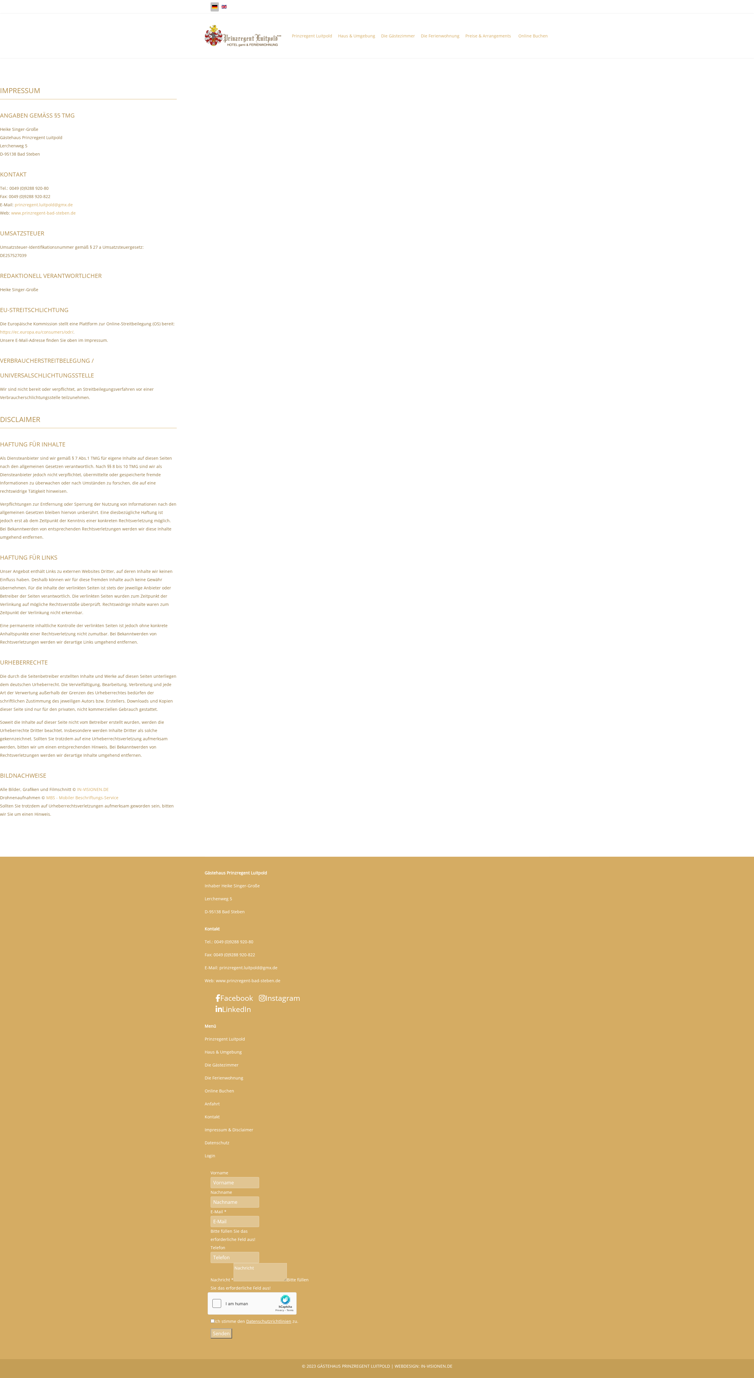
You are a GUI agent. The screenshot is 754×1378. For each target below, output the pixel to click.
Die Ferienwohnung (440, 36)
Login (210, 1155)
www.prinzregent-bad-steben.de (43, 213)
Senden (221, 1333)
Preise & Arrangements (488, 36)
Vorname (219, 1173)
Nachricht (222, 1280)
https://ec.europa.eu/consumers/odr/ (36, 332)
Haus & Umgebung (356, 36)
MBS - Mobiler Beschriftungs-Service (82, 797)
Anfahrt (212, 1104)
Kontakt (212, 1117)
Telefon (218, 1247)
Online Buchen (533, 36)
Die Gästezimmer (398, 36)
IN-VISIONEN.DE (93, 789)
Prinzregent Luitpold (312, 36)
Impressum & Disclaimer (229, 1130)
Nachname (221, 1192)
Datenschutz (217, 1142)
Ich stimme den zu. (256, 1321)
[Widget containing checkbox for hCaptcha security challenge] (252, 1303)
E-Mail (218, 1211)
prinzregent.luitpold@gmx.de (44, 204)
